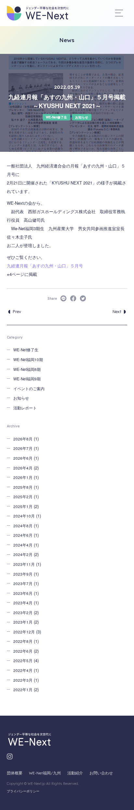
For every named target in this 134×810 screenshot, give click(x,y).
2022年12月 (24, 631)
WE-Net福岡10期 (28, 359)
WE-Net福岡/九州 (45, 772)
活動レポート (25, 407)
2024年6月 (23, 535)
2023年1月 (23, 622)
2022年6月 (23, 651)
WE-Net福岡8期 (27, 369)
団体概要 (14, 772)
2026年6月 (23, 458)
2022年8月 (23, 641)
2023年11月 (24, 564)
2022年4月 (23, 670)
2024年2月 (23, 554)
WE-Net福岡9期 (27, 378)
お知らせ (81, 117)
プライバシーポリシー (23, 791)
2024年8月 (23, 525)
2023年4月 (23, 602)
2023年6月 (23, 593)
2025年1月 (23, 506)
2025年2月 (23, 496)
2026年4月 (23, 467)
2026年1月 (23, 477)
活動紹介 (75, 772)
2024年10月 (24, 515)
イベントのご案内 (29, 388)
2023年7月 (23, 583)
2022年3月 (23, 680)
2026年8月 (23, 438)
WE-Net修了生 (56, 117)
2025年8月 (23, 487)
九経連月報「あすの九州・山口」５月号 (45, 265)
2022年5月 (23, 660)
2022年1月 (23, 689)
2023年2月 (23, 612)
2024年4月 (23, 545)
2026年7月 (23, 448)
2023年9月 (23, 574)
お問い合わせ (101, 772)
